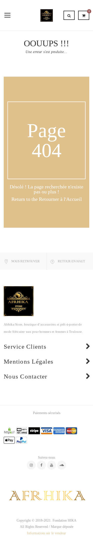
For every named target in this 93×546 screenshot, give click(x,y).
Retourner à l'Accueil (60, 199)
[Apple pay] (9, 440)
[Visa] (46, 430)
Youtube (51, 465)
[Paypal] (21, 440)
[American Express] (59, 430)
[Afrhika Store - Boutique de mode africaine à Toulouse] (46, 15)
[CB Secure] (22, 430)
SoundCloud (61, 465)
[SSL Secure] (9, 430)
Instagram (31, 465)
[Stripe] (34, 430)
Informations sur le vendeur (46, 533)
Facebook (41, 465)
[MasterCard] (71, 430)
